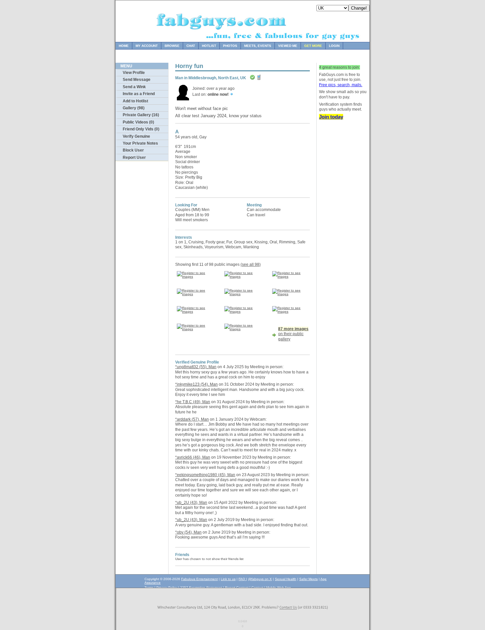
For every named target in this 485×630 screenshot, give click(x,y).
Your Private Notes (140, 143)
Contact (257, 587)
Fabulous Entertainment (199, 579)
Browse (172, 46)
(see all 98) (251, 264)
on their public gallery (293, 334)
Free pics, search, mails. (340, 85)
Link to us (228, 579)
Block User (133, 150)
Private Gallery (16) (141, 115)
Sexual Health (285, 579)
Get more (313, 46)
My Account (147, 46)
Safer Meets (308, 579)
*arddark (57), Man (192, 419)
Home (124, 46)
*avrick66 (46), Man (192, 457)
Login (334, 46)
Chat (190, 46)
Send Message (136, 79)
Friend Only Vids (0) (141, 129)
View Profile (134, 72)
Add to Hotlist (135, 101)
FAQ (242, 579)
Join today (331, 117)
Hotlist (209, 46)
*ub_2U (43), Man (191, 502)
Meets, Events (257, 46)
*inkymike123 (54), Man (196, 384)
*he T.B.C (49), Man (192, 402)
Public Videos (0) (138, 122)
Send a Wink (134, 87)
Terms (149, 587)
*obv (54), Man (188, 532)
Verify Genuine (136, 136)
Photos (230, 46)
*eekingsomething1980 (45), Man (205, 474)
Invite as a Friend (139, 93)
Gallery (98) (134, 108)
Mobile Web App (278, 587)
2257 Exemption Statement (201, 587)
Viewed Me (287, 46)
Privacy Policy (166, 587)
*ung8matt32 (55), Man (195, 367)
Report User (134, 157)
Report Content (236, 587)
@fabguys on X (260, 579)
